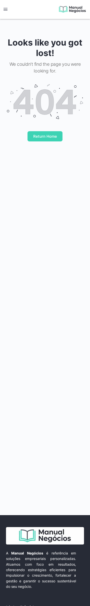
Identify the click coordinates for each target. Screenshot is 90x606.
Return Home (45, 136)
